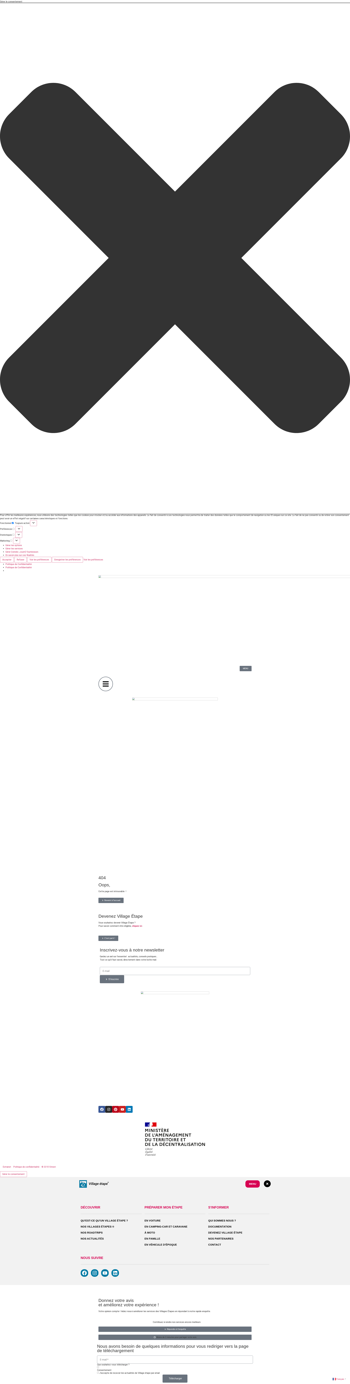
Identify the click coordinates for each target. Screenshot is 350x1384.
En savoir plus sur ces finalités (19, 555)
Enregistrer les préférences (67, 559)
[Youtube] (122, 1109)
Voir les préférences (39, 559)
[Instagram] (108, 1109)
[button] (175, 258)
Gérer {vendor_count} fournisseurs (21, 552)
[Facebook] (101, 1109)
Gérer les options (13, 545)
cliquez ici (137, 926)
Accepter (6, 559)
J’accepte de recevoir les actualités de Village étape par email (129, 1373)
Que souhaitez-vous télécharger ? (113, 1365)
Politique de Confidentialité (18, 564)
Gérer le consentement (13, 1174)
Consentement (104, 1370)
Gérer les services (14, 548)
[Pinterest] (115, 1109)
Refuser (20, 559)
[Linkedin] (129, 1109)
